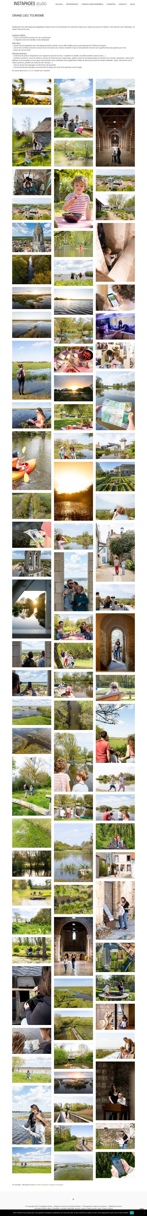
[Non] (144, 1213)
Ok (132, 1213)
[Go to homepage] (30, 4)
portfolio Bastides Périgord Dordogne (49, 1185)
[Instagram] (73, 1199)
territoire (30, 71)
